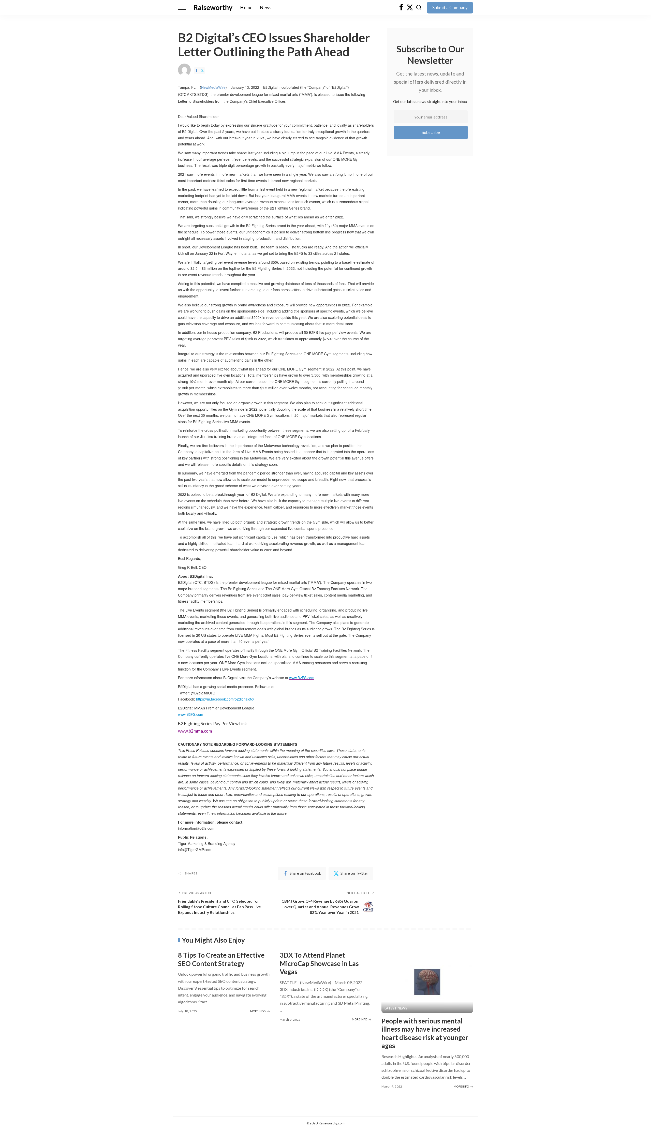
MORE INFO (257, 1011)
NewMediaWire (213, 87)
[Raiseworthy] (213, 7)
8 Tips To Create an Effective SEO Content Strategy (221, 959)
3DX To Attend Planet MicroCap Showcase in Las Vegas (319, 963)
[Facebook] (401, 7)
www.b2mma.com (195, 731)
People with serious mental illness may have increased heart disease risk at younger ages (424, 1033)
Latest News (395, 1008)
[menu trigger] (185, 7)
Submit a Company (450, 7)
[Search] (419, 7)
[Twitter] (409, 7)
